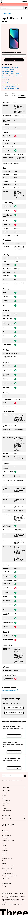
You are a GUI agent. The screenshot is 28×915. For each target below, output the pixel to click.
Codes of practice (6, 838)
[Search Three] (25, 7)
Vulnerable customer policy (8, 873)
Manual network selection (8, 71)
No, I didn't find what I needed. (14, 712)
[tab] (6, 94)
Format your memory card (8, 86)
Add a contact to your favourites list (11, 84)
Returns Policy (14, 768)
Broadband (5, 793)
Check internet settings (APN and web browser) (12, 76)
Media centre (5, 850)
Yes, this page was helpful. (14, 707)
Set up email (5, 79)
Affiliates (4, 863)
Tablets (4, 795)
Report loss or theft (14, 752)
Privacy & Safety (5, 878)
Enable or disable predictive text (10, 88)
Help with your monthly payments (9, 875)
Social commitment (6, 835)
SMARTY (4, 855)
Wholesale (4, 843)
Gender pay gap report (7, 868)
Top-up (3, 798)
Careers (4, 845)
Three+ (4, 805)
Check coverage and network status (11, 780)
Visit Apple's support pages (9, 690)
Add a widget (5, 82)
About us (4, 832)
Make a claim (14, 736)
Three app (4, 808)
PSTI (3, 880)
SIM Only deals (6, 800)
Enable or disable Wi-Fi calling (10, 67)
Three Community (6, 810)
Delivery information (6, 883)
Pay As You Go (5, 803)
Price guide (4, 853)
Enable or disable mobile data (9, 69)
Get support (14, 60)
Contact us (4, 848)
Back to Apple (7, 13)
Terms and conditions (7, 858)
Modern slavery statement (8, 865)
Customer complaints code (8, 840)
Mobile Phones (6, 790)
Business (4, 860)
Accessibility (5, 870)
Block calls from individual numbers (11, 73)
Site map (4, 886)
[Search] (25, 775)
